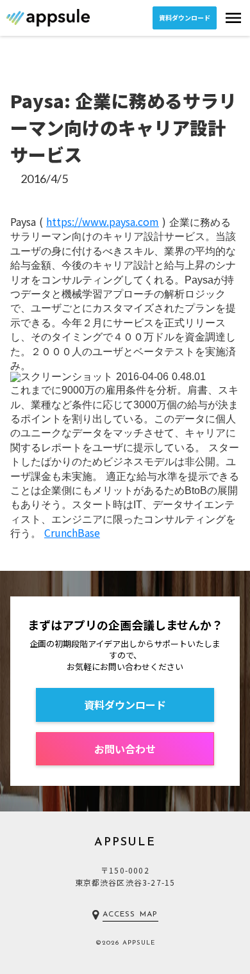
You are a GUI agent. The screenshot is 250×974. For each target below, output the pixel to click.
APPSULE (125, 843)
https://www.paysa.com (102, 221)
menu (233, 18)
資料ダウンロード (184, 17)
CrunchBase (72, 532)
